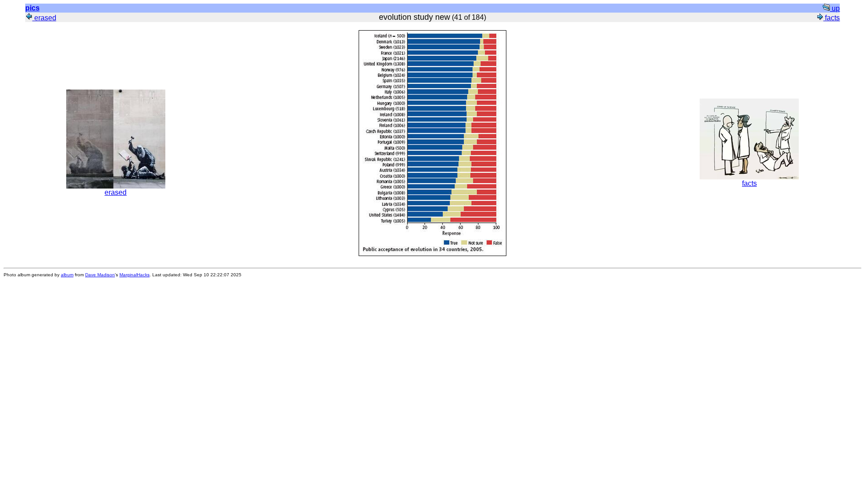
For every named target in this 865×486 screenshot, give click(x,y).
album (67, 274)
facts (831, 18)
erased (44, 18)
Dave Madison (100, 274)
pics (32, 8)
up (835, 8)
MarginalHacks (134, 274)
